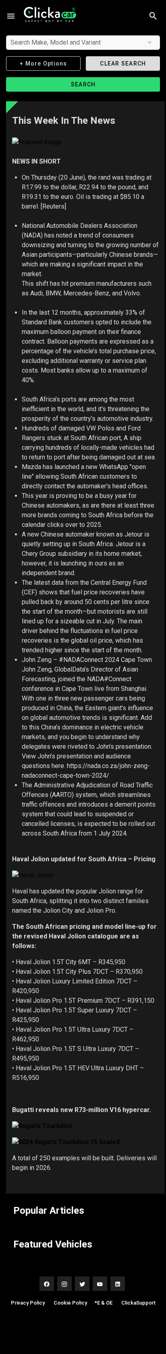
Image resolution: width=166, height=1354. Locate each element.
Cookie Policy (70, 1303)
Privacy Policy (28, 1303)
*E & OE (103, 1303)
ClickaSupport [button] (138, 1303)
